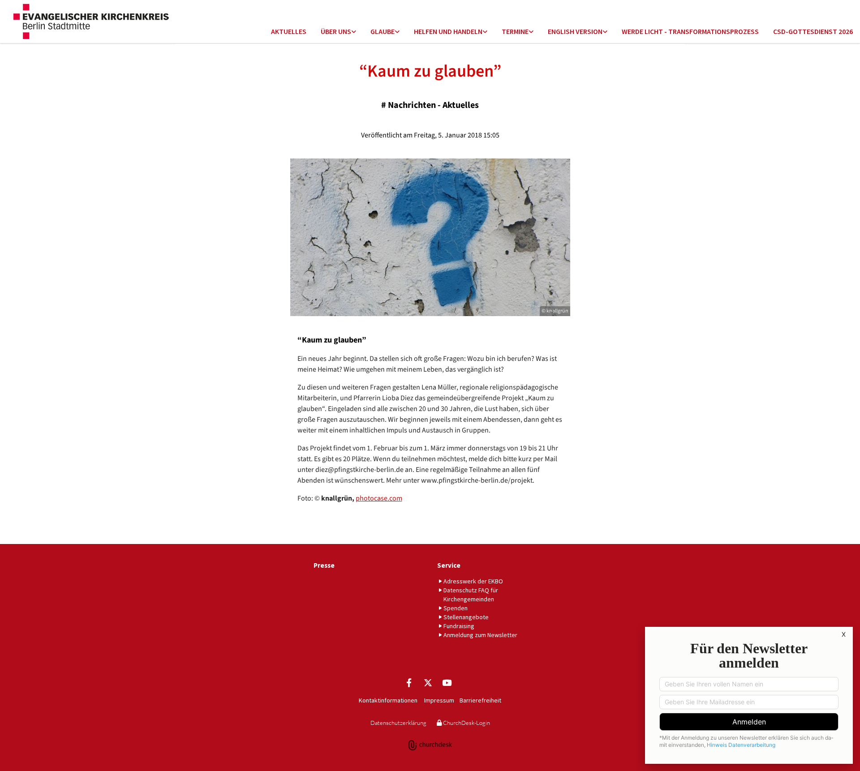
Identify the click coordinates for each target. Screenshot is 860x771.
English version (575, 31)
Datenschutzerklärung (398, 722)
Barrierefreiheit (480, 700)
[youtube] (446, 682)
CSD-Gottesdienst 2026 (813, 31)
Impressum (439, 700)
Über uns (336, 31)
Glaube (382, 31)
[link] (338, 32)
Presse (324, 565)
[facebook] (409, 682)
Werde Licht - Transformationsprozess (690, 31)
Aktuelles (288, 31)
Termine (515, 31)
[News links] (605, 32)
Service (448, 565)
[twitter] (427, 682)
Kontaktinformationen (388, 700)
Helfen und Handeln (448, 31)
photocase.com (379, 498)
